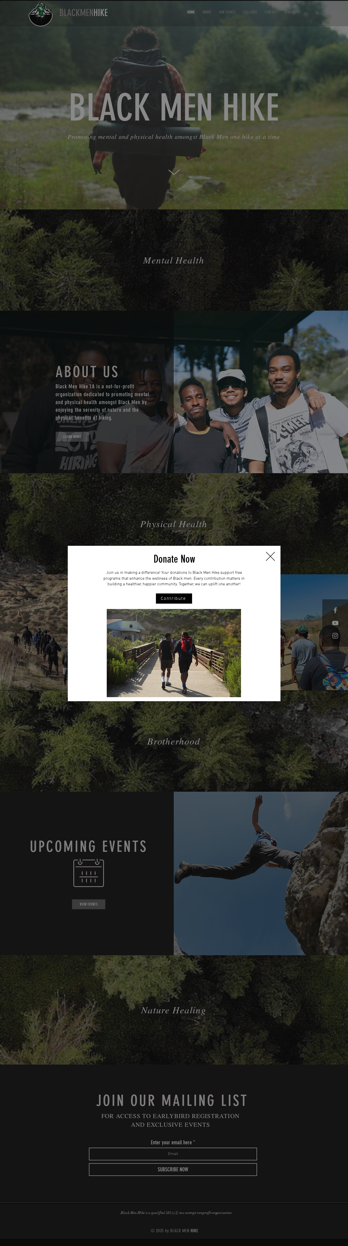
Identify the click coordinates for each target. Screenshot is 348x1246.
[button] (270, 556)
